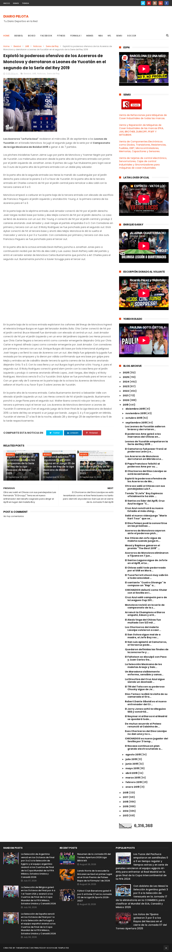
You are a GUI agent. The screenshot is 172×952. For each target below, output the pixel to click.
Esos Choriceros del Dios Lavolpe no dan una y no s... (146, 732)
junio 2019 (131, 763)
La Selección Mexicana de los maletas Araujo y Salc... (143, 666)
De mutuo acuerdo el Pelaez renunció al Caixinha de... (143, 725)
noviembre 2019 (135, 413)
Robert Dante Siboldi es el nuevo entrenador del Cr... (146, 703)
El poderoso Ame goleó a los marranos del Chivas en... (143, 435)
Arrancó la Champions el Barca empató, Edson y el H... (145, 614)
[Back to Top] (166, 947)
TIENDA (25, 3)
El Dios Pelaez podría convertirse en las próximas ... (146, 524)
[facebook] (166, 3)
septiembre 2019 (136, 422)
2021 (126, 395)
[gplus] (161, 3)
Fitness (61, 35)
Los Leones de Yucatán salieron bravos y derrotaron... (145, 428)
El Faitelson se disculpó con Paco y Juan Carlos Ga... (146, 658)
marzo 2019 (132, 777)
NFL (109, 35)
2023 (126, 386)
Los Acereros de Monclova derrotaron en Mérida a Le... (144, 458)
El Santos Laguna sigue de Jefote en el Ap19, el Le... (146, 562)
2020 (126, 400)
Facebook (46, 35)
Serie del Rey (52, 46)
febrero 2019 (133, 782)
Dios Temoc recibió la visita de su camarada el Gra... (146, 695)
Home (6, 35)
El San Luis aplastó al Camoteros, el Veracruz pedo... (146, 643)
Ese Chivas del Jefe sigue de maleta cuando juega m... (143, 539)
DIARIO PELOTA (16, 16)
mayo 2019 (132, 768)
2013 (126, 815)
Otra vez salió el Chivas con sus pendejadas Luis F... (145, 487)
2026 (126, 372)
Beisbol (18, 35)
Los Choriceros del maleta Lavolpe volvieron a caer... (143, 628)
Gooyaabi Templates (58, 947)
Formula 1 (75, 35)
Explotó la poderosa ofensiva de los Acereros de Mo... (145, 480)
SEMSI (16, 3)
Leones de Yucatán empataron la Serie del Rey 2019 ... (146, 443)
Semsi (119, 35)
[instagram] (155, 3)
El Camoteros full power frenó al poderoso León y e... (145, 450)
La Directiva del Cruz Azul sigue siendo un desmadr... (145, 681)
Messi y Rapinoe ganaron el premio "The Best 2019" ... (142, 547)
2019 (126, 404)
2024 (126, 381)
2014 (126, 811)
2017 (126, 797)
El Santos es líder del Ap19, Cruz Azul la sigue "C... (145, 502)
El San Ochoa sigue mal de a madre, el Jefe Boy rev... (142, 636)
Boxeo (32, 35)
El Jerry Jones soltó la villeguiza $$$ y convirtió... (145, 710)
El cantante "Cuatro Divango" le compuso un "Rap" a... (145, 584)
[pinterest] (149, 3)
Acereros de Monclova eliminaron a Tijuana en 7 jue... (146, 554)
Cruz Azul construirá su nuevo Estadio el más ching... (144, 509)
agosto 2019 (133, 754)
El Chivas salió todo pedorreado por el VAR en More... (145, 569)
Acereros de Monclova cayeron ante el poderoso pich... (145, 532)
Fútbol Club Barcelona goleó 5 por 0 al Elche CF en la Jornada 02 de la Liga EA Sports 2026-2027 (94, 895)
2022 (126, 391)
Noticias (37, 46)
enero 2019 (132, 787)
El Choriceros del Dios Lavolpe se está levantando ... (146, 472)
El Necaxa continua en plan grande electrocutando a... (143, 747)
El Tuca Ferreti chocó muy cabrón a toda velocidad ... (146, 576)
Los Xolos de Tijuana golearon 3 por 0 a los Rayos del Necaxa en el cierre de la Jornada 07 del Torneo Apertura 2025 (141, 921)
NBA (100, 35)
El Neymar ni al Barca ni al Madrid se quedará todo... (146, 718)
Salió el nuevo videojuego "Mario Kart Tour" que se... (146, 517)
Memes (89, 35)
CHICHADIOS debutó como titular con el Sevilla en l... (146, 591)
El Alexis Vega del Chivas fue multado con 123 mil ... (143, 621)
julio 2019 (131, 759)
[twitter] (143, 3)
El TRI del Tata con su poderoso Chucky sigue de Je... (145, 688)
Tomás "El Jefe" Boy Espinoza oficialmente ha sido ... (144, 495)
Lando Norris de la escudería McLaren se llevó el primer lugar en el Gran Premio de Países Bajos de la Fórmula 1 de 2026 (94, 875)
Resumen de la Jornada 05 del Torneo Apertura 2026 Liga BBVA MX (94, 857)
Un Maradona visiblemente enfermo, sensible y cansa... (144, 673)
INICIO (6, 3)
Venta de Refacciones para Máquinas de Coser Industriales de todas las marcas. (143, 116)
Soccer (131, 35)
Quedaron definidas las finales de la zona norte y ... (146, 651)
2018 (126, 792)
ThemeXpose (22, 947)
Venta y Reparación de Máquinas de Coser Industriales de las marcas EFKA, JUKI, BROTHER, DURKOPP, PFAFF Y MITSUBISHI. (141, 130)
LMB (27, 46)
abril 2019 (131, 773)
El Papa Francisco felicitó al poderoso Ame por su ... (142, 465)
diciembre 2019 (135, 408)
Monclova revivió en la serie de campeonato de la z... (145, 606)
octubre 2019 (134, 418)
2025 (126, 377)
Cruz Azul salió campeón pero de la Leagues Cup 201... (146, 599)
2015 (126, 806)
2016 (126, 801)
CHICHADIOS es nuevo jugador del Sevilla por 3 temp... (146, 740)
